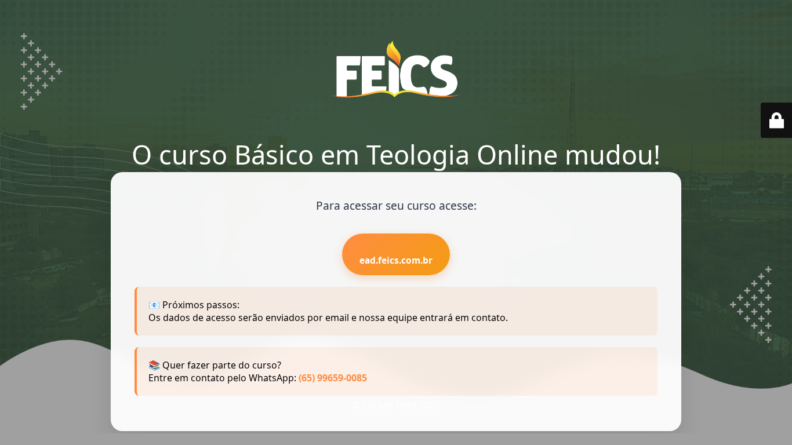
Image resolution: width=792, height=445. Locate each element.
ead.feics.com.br (396, 260)
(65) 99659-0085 (333, 377)
